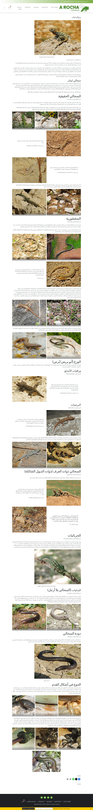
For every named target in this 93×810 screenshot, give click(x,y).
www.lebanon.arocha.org (81, 1)
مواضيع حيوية (49, 801)
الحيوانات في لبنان (67, 801)
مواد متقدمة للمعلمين (31, 801)
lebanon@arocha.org (68, 1)
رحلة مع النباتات (41, 801)
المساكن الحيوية (57, 801)
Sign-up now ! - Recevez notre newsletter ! (61, 808)
